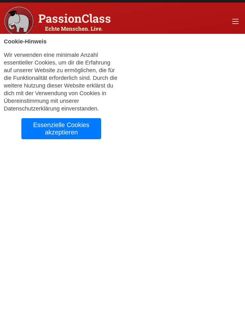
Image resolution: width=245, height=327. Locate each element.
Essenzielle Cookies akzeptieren (61, 128)
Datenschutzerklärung (32, 108)
